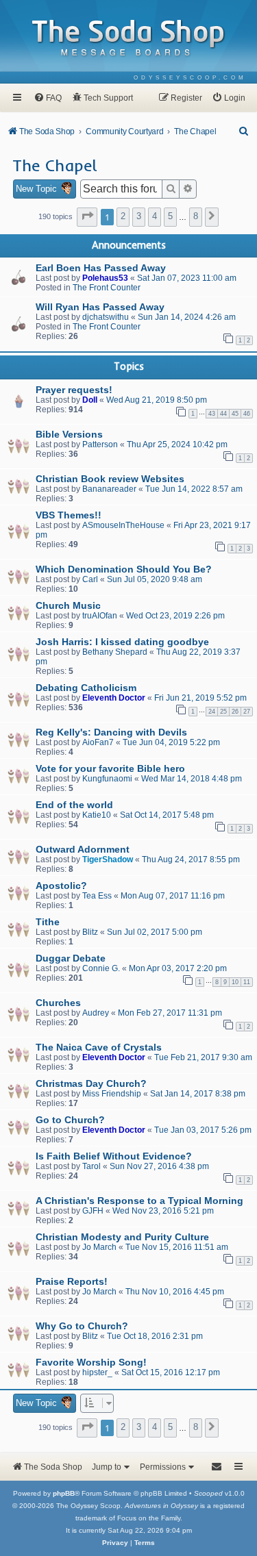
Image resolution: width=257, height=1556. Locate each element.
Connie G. (101, 968)
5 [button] (170, 216)
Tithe (48, 921)
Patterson (100, 444)
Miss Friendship (111, 1094)
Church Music (68, 605)
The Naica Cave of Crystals (99, 1047)
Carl (90, 579)
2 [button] (123, 216)
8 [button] (195, 216)
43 (211, 413)
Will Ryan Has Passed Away (100, 306)
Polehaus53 (105, 278)
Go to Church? (70, 1119)
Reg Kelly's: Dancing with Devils (111, 732)
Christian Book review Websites (110, 478)
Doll (89, 400)
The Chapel (54, 165)
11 (246, 982)
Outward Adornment (83, 849)
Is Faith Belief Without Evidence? (114, 1156)
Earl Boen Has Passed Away (101, 267)
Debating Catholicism (86, 687)
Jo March (99, 1247)
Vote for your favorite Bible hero (110, 768)
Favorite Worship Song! (91, 1362)
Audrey (95, 1013)
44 (223, 413)
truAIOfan (99, 615)
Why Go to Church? (82, 1325)
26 (235, 711)
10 (235, 982)
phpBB (64, 1493)
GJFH (92, 1211)
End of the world (74, 804)
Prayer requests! (74, 389)
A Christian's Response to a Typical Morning (139, 1200)
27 (246, 711)
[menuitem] (190, 78)
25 (223, 711)
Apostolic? (61, 885)
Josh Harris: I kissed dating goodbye (122, 641)
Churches (58, 1002)
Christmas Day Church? (91, 1083)
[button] (87, 217)
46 (246, 413)
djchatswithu (105, 317)
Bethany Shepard (114, 652)
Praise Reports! (72, 1281)
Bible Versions (69, 434)
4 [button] (154, 216)
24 (211, 711)
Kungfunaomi (107, 778)
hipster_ (97, 1372)
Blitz (90, 932)
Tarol (91, 1166)
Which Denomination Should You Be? (124, 569)
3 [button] (138, 216)
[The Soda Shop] (129, 38)
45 (235, 413)
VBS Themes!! (68, 515)
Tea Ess (97, 896)
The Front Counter (106, 287)
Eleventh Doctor (113, 698)
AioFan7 (98, 742)
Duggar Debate (71, 958)
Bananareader (109, 489)
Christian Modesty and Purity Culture (122, 1236)
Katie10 (96, 815)
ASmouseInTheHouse (123, 525)
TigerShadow (107, 859)
